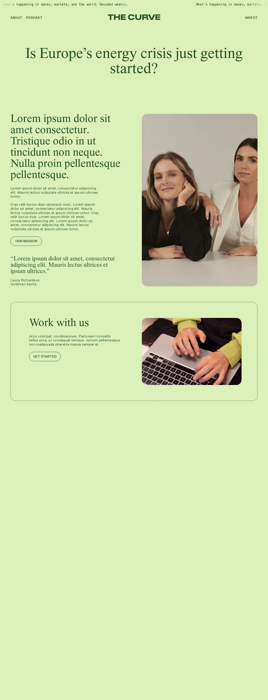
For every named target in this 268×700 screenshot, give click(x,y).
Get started (45, 356)
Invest (251, 18)
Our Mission (26, 241)
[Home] (134, 17)
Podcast (34, 18)
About (16, 18)
